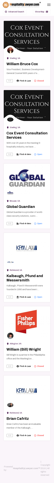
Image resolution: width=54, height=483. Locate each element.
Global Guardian (21, 207)
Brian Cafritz (18, 418)
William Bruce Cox (22, 64)
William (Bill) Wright (24, 349)
